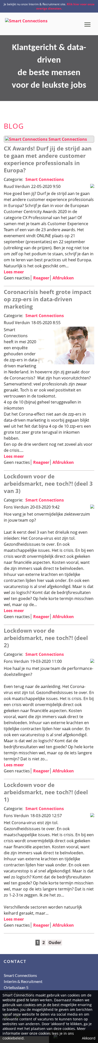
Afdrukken (63, 278)
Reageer (41, 278)
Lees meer (14, 272)
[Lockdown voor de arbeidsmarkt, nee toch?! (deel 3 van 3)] (92, 507)
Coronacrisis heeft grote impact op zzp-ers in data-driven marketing (47, 299)
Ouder (54, 942)
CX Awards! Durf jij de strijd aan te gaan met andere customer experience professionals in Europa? (47, 159)
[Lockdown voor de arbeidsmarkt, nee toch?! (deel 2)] (92, 661)
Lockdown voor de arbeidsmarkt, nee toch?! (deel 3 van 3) (48, 483)
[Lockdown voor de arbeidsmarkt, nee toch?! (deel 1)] (92, 815)
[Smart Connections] (26, 19)
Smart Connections (67, 139)
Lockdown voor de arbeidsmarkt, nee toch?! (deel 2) (46, 638)
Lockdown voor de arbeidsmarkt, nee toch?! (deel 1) (46, 792)
